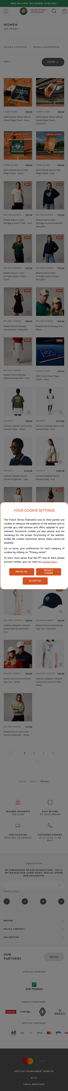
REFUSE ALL (22, 571)
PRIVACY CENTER (48, 571)
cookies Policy (49, 561)
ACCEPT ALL (35, 580)
